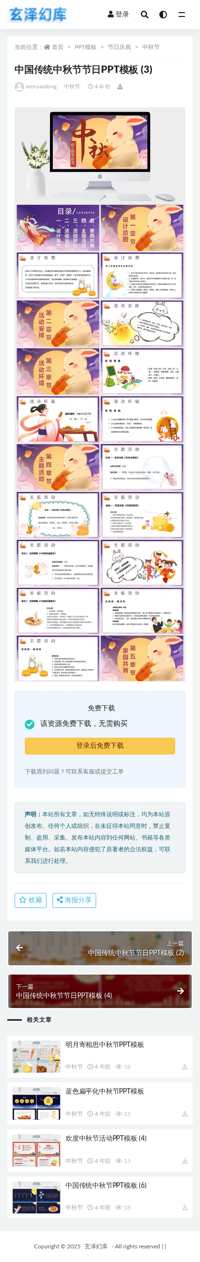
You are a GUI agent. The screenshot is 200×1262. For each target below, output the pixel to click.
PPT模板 (86, 47)
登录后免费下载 (100, 745)
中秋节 (151, 47)
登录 (122, 14)
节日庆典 (119, 47)
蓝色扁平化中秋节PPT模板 (105, 1091)
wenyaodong (41, 86)
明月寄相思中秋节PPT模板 (105, 1045)
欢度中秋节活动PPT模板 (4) (106, 1138)
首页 (58, 47)
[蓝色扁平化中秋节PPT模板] (36, 1103)
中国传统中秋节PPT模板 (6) (106, 1185)
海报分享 (77, 900)
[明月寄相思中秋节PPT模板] (36, 1057)
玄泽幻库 (96, 1246)
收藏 (34, 900)
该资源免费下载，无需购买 (84, 723)
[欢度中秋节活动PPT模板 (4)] (36, 1150)
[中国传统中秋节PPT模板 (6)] (36, 1197)
